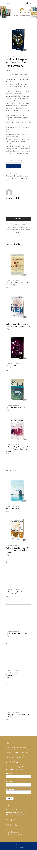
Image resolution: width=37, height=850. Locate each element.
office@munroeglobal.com (17, 814)
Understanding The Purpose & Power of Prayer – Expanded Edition (17, 550)
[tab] (18, 219)
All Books (16, 176)
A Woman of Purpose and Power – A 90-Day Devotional (18, 367)
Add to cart (13, 165)
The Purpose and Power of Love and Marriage (17, 283)
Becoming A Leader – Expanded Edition (17, 715)
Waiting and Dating (13, 508)
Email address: (10, 789)
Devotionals (24, 176)
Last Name (9, 781)
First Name (9, 773)
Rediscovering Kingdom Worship (18, 633)
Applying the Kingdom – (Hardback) (15, 674)
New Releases (10, 181)
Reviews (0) (18, 218)
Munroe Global (12, 198)
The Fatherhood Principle (15, 407)
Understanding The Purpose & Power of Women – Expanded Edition (17, 449)
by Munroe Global (14, 56)
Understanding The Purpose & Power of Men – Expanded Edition (18, 325)
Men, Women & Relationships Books (17, 178)
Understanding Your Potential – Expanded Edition (17, 593)
